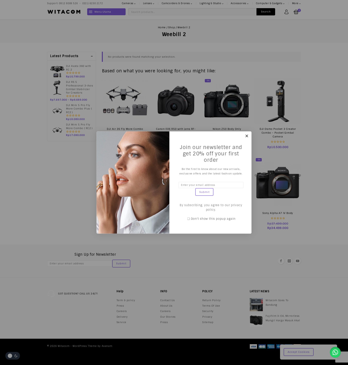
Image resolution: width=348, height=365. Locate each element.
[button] (335, 352)
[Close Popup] (247, 136)
